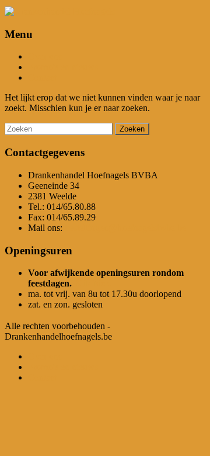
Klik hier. (92, 283)
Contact (42, 77)
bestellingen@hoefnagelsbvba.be (125, 228)
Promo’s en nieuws (63, 67)
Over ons (45, 56)
